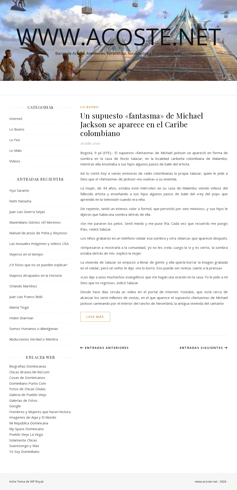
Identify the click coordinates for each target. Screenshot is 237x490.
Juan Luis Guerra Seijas (27, 211)
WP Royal (36, 481)
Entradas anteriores (106, 348)
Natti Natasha (20, 201)
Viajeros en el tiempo (26, 254)
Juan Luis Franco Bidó (26, 296)
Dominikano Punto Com (27, 383)
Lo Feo (14, 139)
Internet (15, 118)
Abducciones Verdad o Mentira (33, 339)
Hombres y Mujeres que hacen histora (40, 411)
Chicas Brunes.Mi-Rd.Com (29, 372)
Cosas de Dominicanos (27, 377)
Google (15, 406)
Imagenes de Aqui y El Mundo (32, 417)
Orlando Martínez (23, 286)
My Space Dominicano (26, 428)
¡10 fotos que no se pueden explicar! (38, 264)
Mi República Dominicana (28, 423)
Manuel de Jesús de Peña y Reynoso (38, 233)
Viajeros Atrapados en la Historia (35, 275)
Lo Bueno (16, 129)
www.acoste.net (118, 36)
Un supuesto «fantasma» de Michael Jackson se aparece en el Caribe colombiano (141, 124)
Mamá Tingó (19, 307)
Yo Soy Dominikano (24, 451)
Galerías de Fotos (23, 400)
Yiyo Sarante (19, 190)
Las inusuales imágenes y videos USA (39, 243)
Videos (14, 161)
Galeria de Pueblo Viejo (27, 394)
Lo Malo (15, 150)
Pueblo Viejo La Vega (26, 434)
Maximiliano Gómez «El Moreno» (35, 222)
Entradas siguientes (202, 348)
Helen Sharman (21, 318)
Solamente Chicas (23, 440)
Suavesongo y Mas (24, 445)
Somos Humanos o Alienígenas (33, 328)
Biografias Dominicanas (27, 366)
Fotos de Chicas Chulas (27, 389)
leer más (95, 317)
